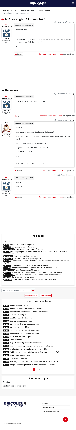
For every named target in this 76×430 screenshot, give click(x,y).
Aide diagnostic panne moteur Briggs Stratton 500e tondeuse (34, 361)
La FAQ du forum (46, 295)
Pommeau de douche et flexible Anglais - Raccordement (34, 279)
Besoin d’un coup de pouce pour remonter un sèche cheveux (38, 275)
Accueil (6, 11)
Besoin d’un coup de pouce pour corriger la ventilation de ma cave (37, 272)
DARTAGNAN (6, 27)
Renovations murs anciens (20, 355)
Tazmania (6, 122)
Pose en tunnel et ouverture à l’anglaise (28, 249)
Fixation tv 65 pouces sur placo (22, 244)
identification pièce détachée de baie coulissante (29, 312)
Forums (14, 11)
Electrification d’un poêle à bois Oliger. (24, 330)
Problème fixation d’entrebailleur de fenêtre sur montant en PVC (34, 352)
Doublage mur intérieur (18, 358)
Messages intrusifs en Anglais (25, 256)
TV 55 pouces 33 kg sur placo (23, 277)
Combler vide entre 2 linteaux (21, 318)
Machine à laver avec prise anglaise (27, 258)
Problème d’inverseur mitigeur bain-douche (26, 308)
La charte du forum (31, 295)
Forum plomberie (43, 11)
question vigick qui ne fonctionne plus (24, 324)
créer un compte (56, 54)
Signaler (19, 54)
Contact (45, 403)
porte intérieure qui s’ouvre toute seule (24, 333)
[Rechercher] (33, 290)
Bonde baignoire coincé (19, 305)
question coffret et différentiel (21, 327)
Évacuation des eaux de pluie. (21, 336)
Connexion (43, 54)
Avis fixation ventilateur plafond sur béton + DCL (28, 349)
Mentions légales (48, 407)
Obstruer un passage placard (21, 321)
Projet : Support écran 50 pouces (26, 270)
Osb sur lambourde (17, 340)
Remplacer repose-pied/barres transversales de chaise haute (33, 365)
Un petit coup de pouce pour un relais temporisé (30, 265)
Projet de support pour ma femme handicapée (27, 343)
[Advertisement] (44, 72)
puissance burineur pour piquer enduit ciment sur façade (31, 346)
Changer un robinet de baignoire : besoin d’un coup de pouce (34, 268)
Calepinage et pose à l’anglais (23, 247)
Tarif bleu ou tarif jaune (19, 315)
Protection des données (50, 412)
